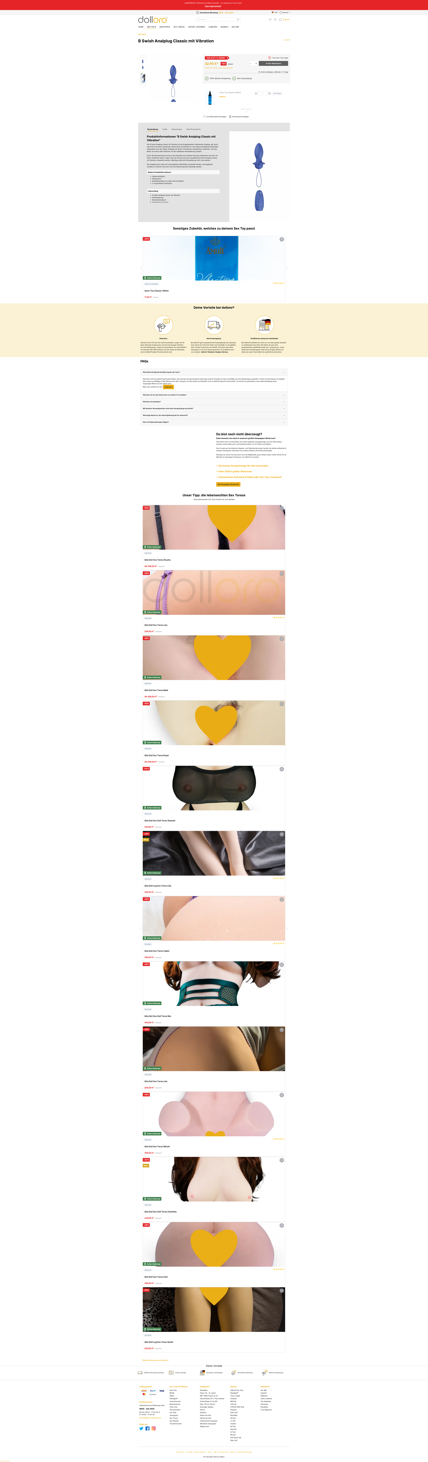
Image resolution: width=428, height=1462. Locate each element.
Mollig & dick (204, 1426)
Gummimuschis (175, 1401)
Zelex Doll (233, 1412)
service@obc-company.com (150, 1418)
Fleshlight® (174, 1398)
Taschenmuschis (176, 1424)
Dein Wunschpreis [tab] (193, 129)
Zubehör (264, 1393)
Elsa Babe (233, 1415)
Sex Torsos (174, 1418)
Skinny (202, 1410)
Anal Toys (173, 1390)
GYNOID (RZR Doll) (237, 1407)
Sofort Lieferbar (266, 1398)
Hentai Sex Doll (205, 1418)
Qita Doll (233, 1429)
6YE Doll (233, 1404)
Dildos (172, 1396)
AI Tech (233, 1432)
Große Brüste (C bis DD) (208, 1401)
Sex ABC (264, 1390)
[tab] (152, 129)
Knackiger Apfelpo (206, 1407)
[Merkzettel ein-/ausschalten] (282, 239)
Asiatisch (203, 1412)
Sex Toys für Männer (179, 1386)
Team (210, 1452)
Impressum (180, 1452)
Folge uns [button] (143, 1424)
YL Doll (232, 1421)
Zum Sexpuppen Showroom (228, 484)
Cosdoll (233, 1424)
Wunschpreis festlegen (240, 117)
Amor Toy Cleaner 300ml (230, 92)
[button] (214, 372)
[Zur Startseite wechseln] (153, 19)
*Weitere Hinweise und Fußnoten (154, 1360)
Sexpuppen (174, 1415)
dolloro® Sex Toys (236, 1390)
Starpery (233, 1410)
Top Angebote (266, 1401)
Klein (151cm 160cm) (207, 1404)
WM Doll (233, 1401)
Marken (233, 1386)
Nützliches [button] (265, 1386)
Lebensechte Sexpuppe (208, 1421)
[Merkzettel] (270, 19)
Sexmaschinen (175, 1410)
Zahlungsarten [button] (145, 1386)
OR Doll (233, 1418)
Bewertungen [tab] (177, 129)
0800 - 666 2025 (225, 12)
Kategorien (205, 1386)
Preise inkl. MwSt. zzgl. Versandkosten (219, 68)
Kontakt (232, 1452)
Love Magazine (266, 1410)
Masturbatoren (175, 1404)
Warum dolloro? (200, 1452)
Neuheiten (203, 1390)
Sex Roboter (174, 1421)
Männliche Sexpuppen (208, 1424)
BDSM (172, 1393)
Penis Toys (173, 1407)
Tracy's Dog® (235, 1396)
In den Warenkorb (273, 63)
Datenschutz (223, 1452)
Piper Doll (233, 1440)
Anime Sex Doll (205, 1415)
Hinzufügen (277, 93)
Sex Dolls (173, 1412)
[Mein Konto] (275, 19)
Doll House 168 (235, 1437)
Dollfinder (264, 1396)
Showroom (264, 1404)
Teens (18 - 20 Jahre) (208, 1393)
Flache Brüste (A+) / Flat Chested (212, 1398)
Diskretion (168, 387)
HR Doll (233, 1435)
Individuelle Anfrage (244, 1452)
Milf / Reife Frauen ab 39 (209, 1396)
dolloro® (287, 40)
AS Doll (232, 1426)
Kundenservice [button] (145, 1402)
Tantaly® (233, 1398)
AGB (215, 1452)
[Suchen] (238, 19)
